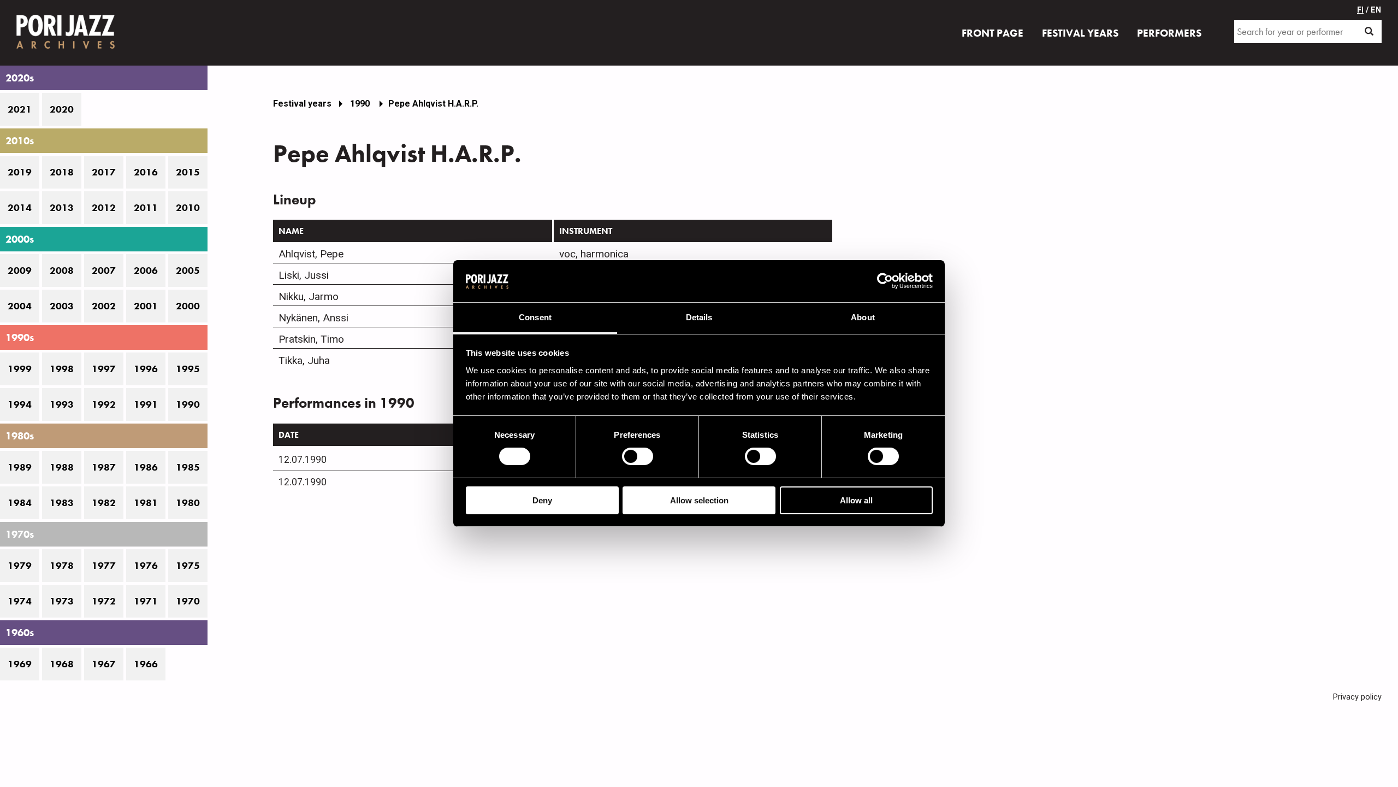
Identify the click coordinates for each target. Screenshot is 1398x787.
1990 (188, 404)
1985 (188, 467)
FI (1360, 10)
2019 (20, 172)
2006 (146, 271)
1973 (62, 601)
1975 (188, 566)
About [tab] (863, 317)
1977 (104, 566)
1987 (104, 467)
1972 (104, 601)
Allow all (856, 500)
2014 (20, 208)
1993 (62, 404)
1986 (146, 467)
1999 (20, 369)
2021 (20, 109)
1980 (188, 503)
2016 (146, 172)
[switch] (637, 456)
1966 (146, 664)
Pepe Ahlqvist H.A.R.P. (433, 103)
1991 (146, 404)
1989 (20, 467)
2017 (104, 172)
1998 (62, 369)
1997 (104, 369)
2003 (62, 306)
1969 (20, 664)
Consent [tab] (535, 317)
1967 (104, 664)
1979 (20, 566)
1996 (146, 369)
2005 (188, 271)
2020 (62, 109)
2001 (146, 306)
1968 (62, 664)
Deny (542, 500)
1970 (188, 601)
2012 (104, 208)
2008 (62, 271)
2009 (20, 271)
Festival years (302, 103)
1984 (20, 503)
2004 (20, 306)
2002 (104, 306)
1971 (146, 601)
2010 (188, 208)
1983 (62, 503)
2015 (188, 172)
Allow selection (699, 500)
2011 (146, 208)
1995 (188, 369)
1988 (62, 467)
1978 (62, 566)
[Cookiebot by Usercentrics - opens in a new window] (885, 281)
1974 (20, 601)
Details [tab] (699, 317)
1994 (20, 404)
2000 (188, 306)
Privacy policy (1357, 697)
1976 (146, 566)
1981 (146, 503)
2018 (62, 172)
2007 (104, 271)
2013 (62, 208)
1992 (104, 404)
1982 (104, 503)
